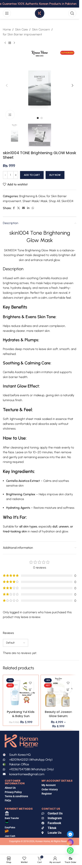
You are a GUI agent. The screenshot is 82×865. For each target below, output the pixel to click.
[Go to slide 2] (42, 118)
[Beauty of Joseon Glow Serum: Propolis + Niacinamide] (58, 692)
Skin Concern (41, 29)
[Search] (72, 13)
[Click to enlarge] (10, 114)
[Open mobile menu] (7, 13)
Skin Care (21, 29)
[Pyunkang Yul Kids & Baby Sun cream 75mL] (21, 692)
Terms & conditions (16, 796)
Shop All (54, 201)
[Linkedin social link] (28, 208)
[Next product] (14, 43)
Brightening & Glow (32, 196)
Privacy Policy (13, 792)
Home (7, 29)
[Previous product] (5, 43)
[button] (6, 85)
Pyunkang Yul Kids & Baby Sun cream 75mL (21, 716)
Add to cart (32, 174)
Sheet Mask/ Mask (35, 201)
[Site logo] (39, 13)
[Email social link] (23, 208)
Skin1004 (67, 201)
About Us (10, 787)
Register (47, 793)
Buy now (55, 174)
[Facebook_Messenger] (70, 834)
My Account (49, 785)
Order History (50, 789)
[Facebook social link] (13, 208)
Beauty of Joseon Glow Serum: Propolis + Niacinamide (58, 718)
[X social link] (18, 208)
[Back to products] (9, 43)
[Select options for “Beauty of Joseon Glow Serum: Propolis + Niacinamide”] (68, 689)
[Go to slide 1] (38, 118)
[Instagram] (70, 842)
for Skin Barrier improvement (22, 34)
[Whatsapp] (70, 850)
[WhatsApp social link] (33, 208)
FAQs (8, 800)
